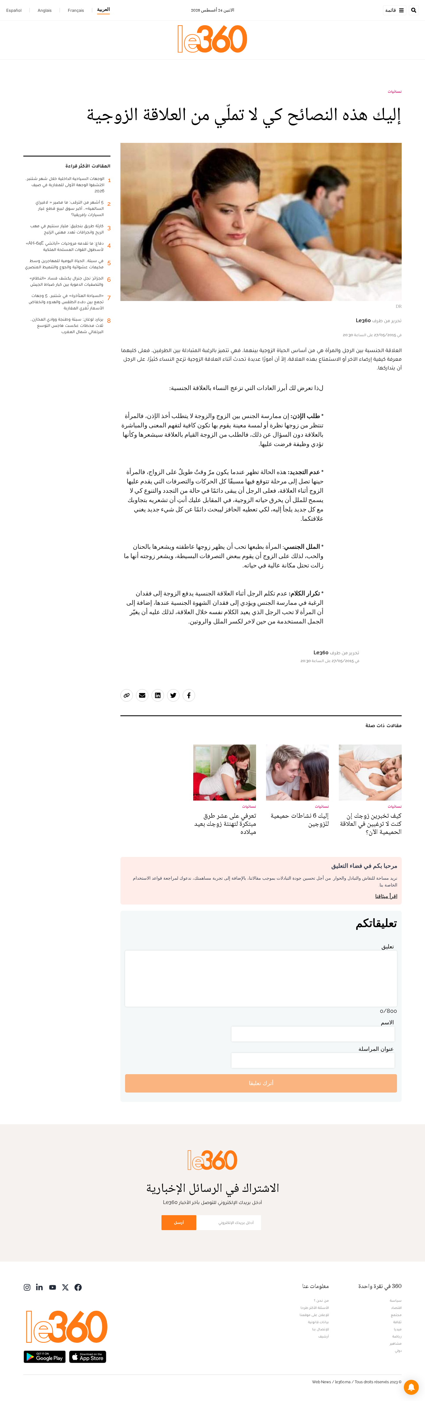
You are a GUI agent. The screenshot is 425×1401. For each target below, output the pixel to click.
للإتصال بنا (320, 1329)
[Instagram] (27, 1287)
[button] (411, 1387)
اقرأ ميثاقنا (386, 896)
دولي (398, 1350)
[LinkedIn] (40, 1287)
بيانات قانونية (318, 1322)
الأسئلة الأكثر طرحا (315, 1307)
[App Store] (87, 1356)
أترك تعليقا (261, 1083)
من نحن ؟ (321, 1300)
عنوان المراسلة (376, 1049)
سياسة (396, 1300)
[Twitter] (65, 1287)
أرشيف (323, 1336)
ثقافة (397, 1322)
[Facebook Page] (78, 1287)
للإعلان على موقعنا (314, 1315)
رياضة (397, 1336)
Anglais (45, 10)
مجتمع (396, 1315)
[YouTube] (52, 1287)
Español (13, 10)
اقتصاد (396, 1307)
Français (76, 10)
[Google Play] (44, 1356)
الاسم (387, 1022)
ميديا (398, 1329)
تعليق (387, 946)
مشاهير (396, 1343)
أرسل (179, 1222)
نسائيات (395, 91)
